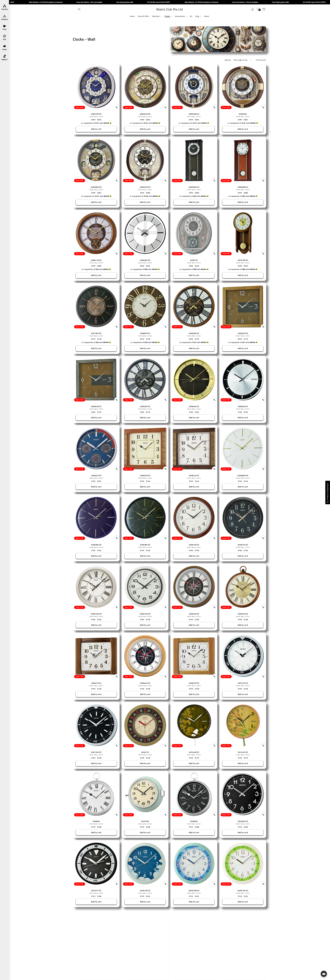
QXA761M (145, 821)
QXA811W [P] (145, 960)
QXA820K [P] (145, 260)
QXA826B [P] (194, 333)
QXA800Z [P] (145, 333)
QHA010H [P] (243, 890)
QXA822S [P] (96, 475)
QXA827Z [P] (96, 683)
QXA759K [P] (96, 333)
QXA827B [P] (194, 683)
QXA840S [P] (243, 406)
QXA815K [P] (243, 545)
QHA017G (145, 752)
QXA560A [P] (243, 821)
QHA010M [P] (194, 890)
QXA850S (96, 821)
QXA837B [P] (243, 614)
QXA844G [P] (145, 683)
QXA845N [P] (96, 406)
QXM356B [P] (194, 114)
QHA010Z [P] (145, 890)
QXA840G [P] (194, 406)
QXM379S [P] (96, 114)
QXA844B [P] (194, 614)
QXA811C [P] (96, 960)
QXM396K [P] (194, 187)
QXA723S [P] (243, 683)
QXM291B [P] (145, 187)
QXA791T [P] (96, 890)
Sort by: (228, 60)
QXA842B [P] (145, 475)
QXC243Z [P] (243, 752)
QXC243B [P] (194, 752)
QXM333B (243, 114)
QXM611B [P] (96, 260)
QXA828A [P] (96, 545)
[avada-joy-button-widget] (324, 974)
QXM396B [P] (243, 187)
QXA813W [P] (145, 614)
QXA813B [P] (194, 545)
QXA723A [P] (96, 752)
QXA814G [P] (194, 960)
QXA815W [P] (96, 614)
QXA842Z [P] (194, 475)
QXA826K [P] (145, 406)
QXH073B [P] (243, 260)
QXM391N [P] (145, 114)
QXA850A (194, 821)
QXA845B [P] (243, 333)
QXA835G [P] (243, 960)
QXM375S (194, 260)
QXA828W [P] (242, 475)
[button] (79, 9)
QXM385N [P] (96, 187)
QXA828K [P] (145, 545)
